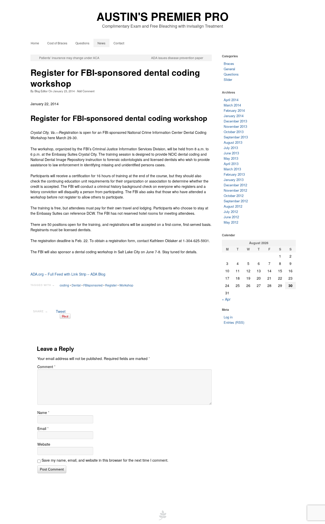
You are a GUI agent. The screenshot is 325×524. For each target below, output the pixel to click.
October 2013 (233, 131)
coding (64, 285)
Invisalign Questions (142, 495)
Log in (228, 317)
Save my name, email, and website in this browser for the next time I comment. (105, 460)
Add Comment (85, 91)
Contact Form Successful (101, 495)
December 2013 (235, 121)
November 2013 (235, 126)
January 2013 (233, 179)
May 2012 (231, 222)
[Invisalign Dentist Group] (162, 514)
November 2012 (235, 190)
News (101, 43)
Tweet (61, 311)
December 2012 (235, 185)
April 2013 (231, 163)
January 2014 (233, 115)
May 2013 (231, 158)
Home (35, 43)
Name (43, 412)
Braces (229, 63)
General (229, 68)
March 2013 (232, 169)
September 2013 (236, 137)
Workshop (126, 285)
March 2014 (232, 105)
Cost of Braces (57, 43)
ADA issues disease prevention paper (177, 58)
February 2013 (234, 174)
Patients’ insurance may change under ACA (69, 58)
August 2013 (233, 142)
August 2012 (233, 206)
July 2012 (231, 211)
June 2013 (231, 153)
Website (43, 444)
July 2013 (231, 147)
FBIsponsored (93, 285)
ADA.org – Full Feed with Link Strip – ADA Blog (67, 274)
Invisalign (217, 495)
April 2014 (231, 99)
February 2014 (234, 110)
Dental (76, 285)
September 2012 (236, 200)
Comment (46, 366)
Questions (82, 43)
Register (111, 285)
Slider (228, 79)
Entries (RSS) (234, 322)
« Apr (226, 299)
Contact (118, 43)
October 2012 (233, 195)
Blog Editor (41, 91)
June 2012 (231, 216)
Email (42, 428)
